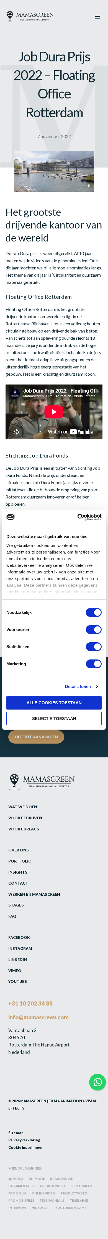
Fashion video (52, 1186)
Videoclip (41, 1207)
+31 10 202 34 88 (30, 1003)
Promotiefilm (21, 1200)
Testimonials (52, 1200)
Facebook (19, 937)
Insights (17, 872)
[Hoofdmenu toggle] (97, 16)
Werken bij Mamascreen (34, 894)
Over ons (18, 850)
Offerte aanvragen (36, 736)
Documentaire (21, 1186)
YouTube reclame (70, 1207)
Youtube (17, 981)
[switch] (94, 629)
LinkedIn (17, 959)
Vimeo (14, 970)
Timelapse (79, 1200)
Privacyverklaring (24, 1140)
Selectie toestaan (54, 718)
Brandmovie (61, 1178)
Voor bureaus (23, 829)
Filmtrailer (81, 1186)
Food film (17, 1193)
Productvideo (74, 1193)
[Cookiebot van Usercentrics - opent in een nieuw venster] (78, 517)
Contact (18, 883)
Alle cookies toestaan (54, 702)
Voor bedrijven (25, 817)
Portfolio (20, 861)
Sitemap (16, 1133)
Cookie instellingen (25, 1147)
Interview (17, 1207)
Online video (43, 1193)
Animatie (37, 1178)
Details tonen (78, 686)
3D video (15, 1178)
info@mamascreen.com (38, 1017)
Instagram (20, 948)
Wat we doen (22, 806)
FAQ (12, 916)
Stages (16, 905)
